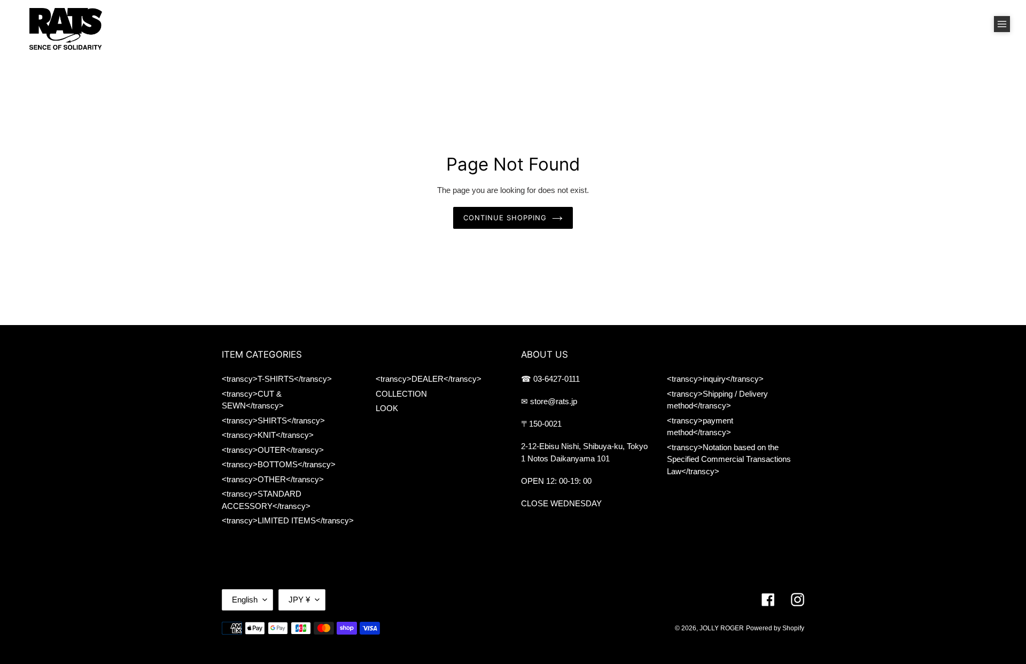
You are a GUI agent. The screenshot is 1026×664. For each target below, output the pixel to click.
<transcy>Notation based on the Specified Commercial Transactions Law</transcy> (729, 459)
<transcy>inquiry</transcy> (715, 378)
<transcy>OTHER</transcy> (273, 479)
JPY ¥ (299, 599)
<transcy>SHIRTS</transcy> (273, 420)
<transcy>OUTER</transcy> (273, 449)
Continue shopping (505, 217)
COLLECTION (401, 393)
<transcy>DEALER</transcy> (428, 378)
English (245, 599)
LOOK (387, 408)
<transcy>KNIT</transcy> (268, 434)
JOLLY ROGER (721, 628)
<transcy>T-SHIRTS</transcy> (277, 378)
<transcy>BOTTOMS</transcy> (279, 464)
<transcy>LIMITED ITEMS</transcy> (288, 520)
